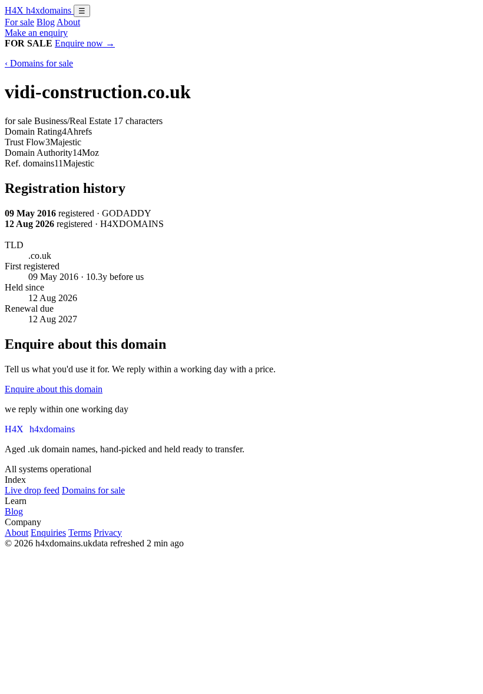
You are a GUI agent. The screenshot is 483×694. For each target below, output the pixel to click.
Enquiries (48, 533)
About (68, 22)
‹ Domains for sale (39, 63)
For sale (19, 22)
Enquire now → (85, 43)
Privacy (108, 533)
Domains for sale (93, 490)
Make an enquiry (36, 33)
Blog (46, 22)
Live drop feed (32, 490)
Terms (79, 533)
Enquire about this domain (53, 389)
